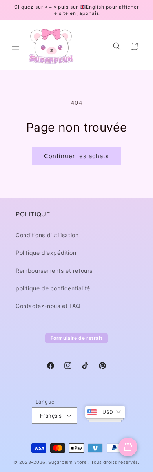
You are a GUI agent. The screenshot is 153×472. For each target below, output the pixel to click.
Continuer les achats (76, 156)
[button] (15, 46)
